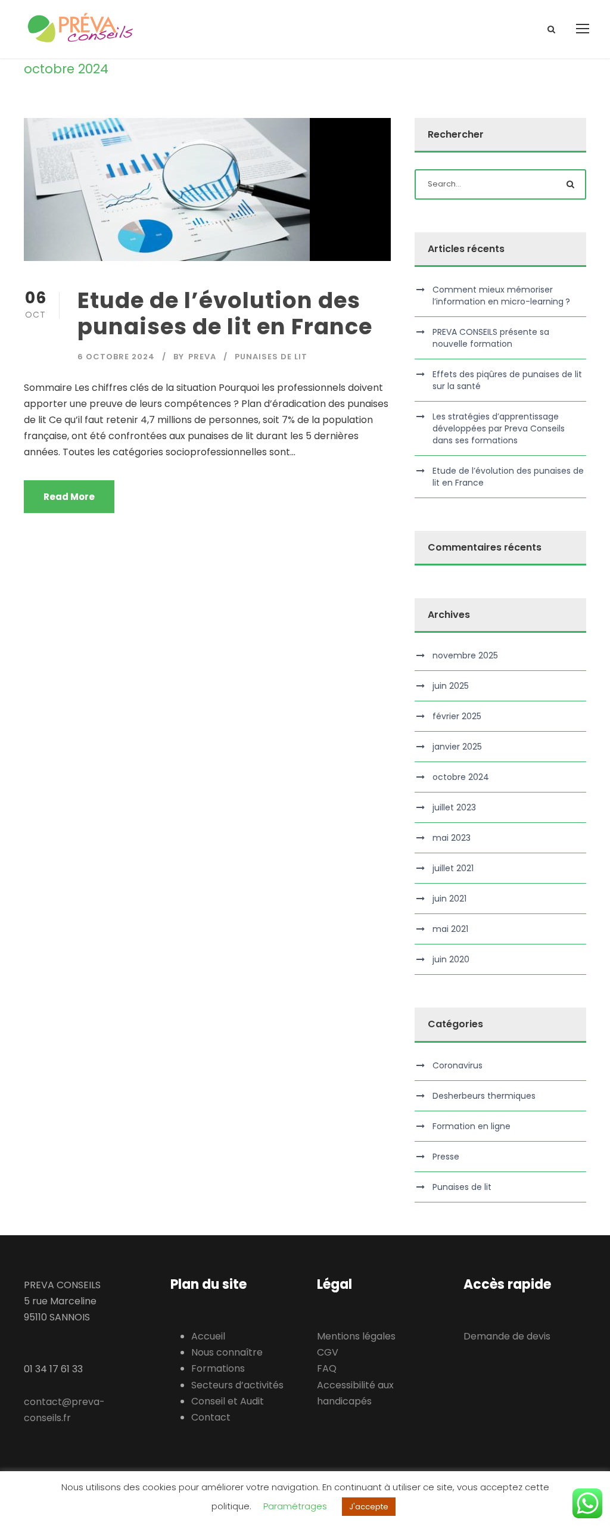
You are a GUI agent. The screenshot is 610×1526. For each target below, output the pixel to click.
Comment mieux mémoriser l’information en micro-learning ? (501, 295)
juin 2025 (450, 686)
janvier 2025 (457, 747)
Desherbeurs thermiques (484, 1096)
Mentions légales (356, 1336)
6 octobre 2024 (116, 356)
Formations (218, 1368)
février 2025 (456, 716)
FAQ (327, 1368)
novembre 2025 (465, 655)
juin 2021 (449, 899)
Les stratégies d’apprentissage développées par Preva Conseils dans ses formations (498, 428)
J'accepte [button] (368, 1506)
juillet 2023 (454, 807)
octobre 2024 (460, 777)
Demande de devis (506, 1336)
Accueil (208, 1336)
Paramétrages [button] (295, 1506)
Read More (69, 496)
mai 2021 (450, 929)
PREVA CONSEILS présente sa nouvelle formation (490, 338)
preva (202, 356)
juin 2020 (450, 959)
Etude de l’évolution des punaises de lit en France (224, 313)
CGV (327, 1352)
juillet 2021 (453, 868)
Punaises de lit (271, 356)
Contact (211, 1417)
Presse (445, 1157)
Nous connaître (227, 1352)
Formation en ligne (471, 1126)
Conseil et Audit (227, 1401)
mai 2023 (451, 838)
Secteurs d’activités (237, 1385)
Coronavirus (457, 1065)
